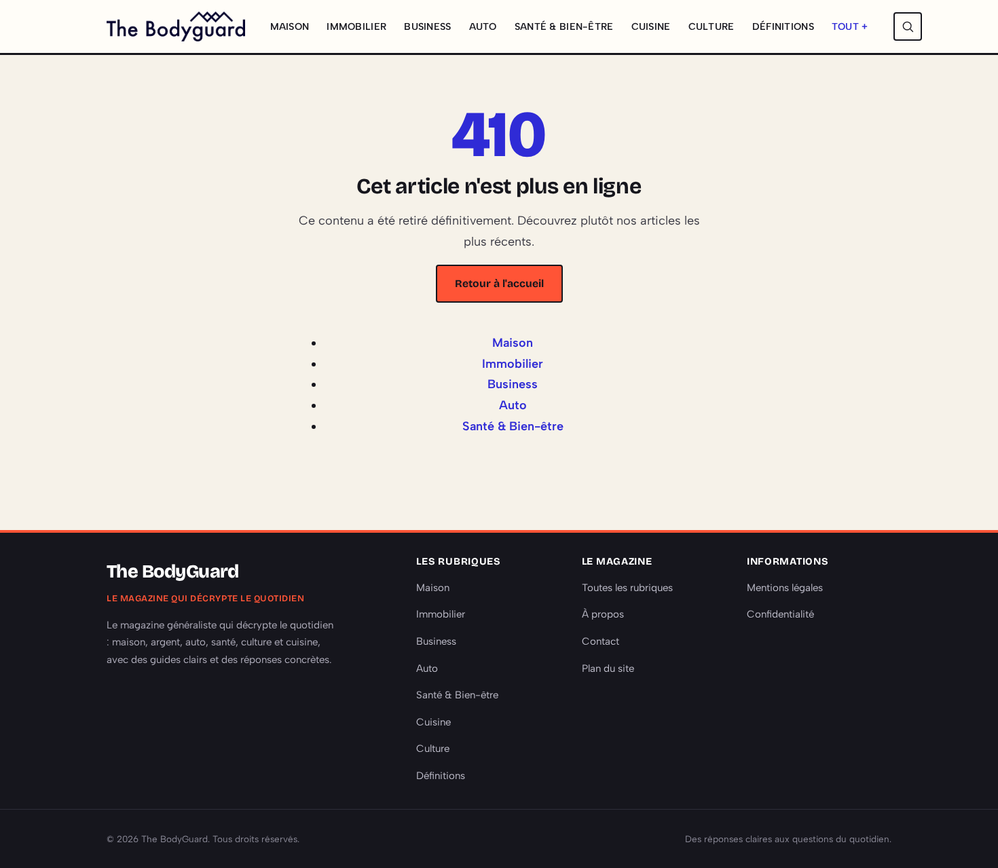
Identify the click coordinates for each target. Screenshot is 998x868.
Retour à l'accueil (499, 283)
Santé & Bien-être (564, 26)
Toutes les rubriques (627, 588)
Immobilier (356, 26)
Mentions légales (785, 588)
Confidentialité (780, 614)
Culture (711, 26)
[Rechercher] (907, 26)
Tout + (850, 26)
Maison (290, 26)
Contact (600, 641)
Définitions (783, 26)
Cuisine (651, 26)
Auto (483, 26)
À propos (603, 614)
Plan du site (608, 668)
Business (427, 26)
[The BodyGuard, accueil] (176, 26)
